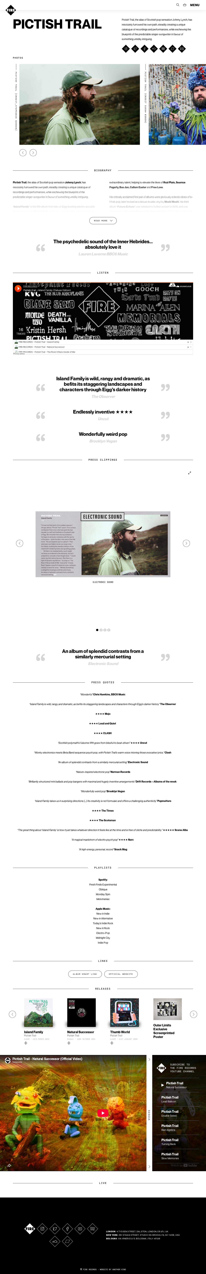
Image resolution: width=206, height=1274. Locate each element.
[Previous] (22, 152)
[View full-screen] (190, 473)
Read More (101, 220)
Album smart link (85, 974)
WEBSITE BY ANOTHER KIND (113, 1269)
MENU (195, 5)
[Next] (33, 152)
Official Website (121, 974)
